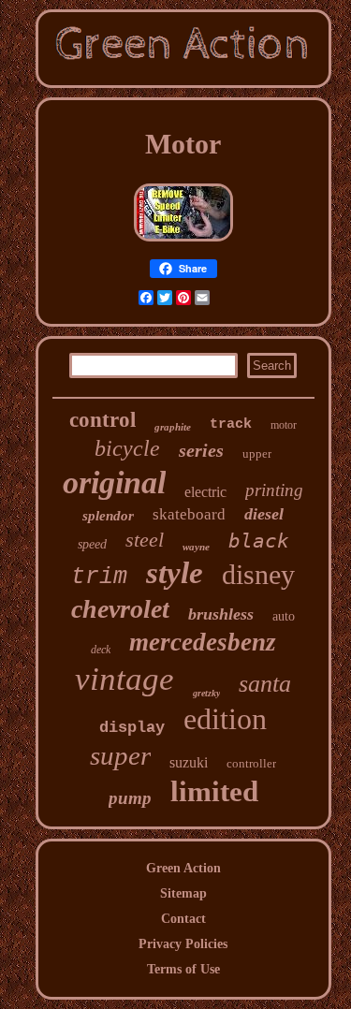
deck (100, 649)
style (174, 573)
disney (258, 574)
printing (274, 490)
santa (265, 683)
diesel (264, 513)
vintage (124, 679)
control (102, 419)
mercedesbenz (202, 642)
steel (144, 539)
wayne (196, 546)
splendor (108, 515)
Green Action (183, 868)
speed (92, 544)
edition (225, 719)
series (201, 450)
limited (214, 791)
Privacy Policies (183, 944)
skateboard (189, 514)
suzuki (188, 762)
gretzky (206, 693)
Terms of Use (183, 969)
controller (251, 763)
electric (205, 492)
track (231, 424)
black (258, 541)
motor (284, 424)
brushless (221, 614)
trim (99, 577)
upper (256, 453)
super (120, 755)
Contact (183, 919)
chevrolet (120, 608)
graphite (172, 426)
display (132, 728)
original (114, 482)
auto (283, 616)
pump (130, 798)
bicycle (127, 448)
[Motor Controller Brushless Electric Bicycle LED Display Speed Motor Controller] (183, 242)
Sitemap (183, 893)
